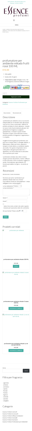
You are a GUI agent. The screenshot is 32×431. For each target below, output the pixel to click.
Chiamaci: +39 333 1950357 (16, 3)
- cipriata (5, 389)
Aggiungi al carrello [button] (16, 308)
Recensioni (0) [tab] (17, 113)
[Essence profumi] (16, 11)
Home (4, 29)
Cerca (4, 368)
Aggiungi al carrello (16, 96)
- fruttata (5, 393)
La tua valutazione (8, 186)
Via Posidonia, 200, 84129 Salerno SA (16, 1)
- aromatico (6, 387)
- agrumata (6, 383)
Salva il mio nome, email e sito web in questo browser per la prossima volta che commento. (16, 207)
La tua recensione (8, 188)
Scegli (16, 266)
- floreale (5, 391)
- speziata (5, 399)
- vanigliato (6, 401)
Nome (5, 198)
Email (5, 201)
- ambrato (5, 385)
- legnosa (5, 395)
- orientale (5, 397)
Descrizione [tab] (6, 113)
